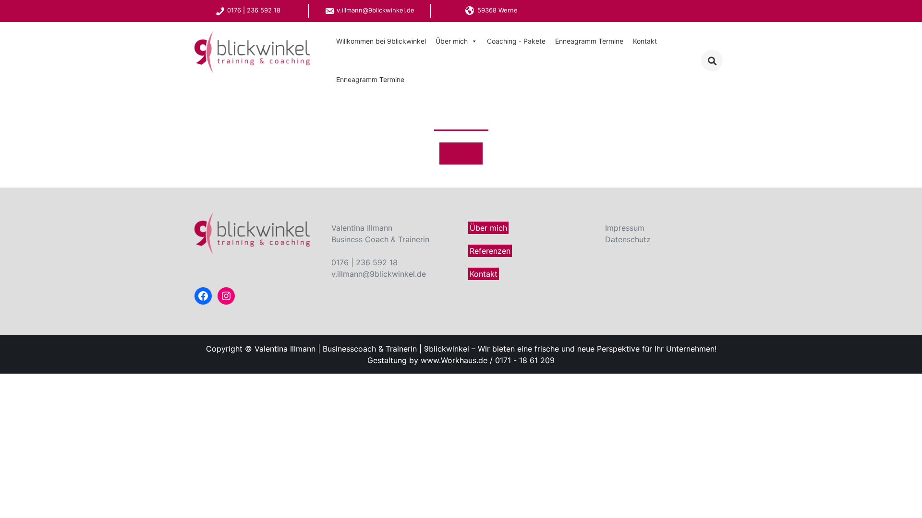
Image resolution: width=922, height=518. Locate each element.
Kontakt (645, 41)
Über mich (452, 41)
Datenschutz (628, 239)
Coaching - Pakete (516, 41)
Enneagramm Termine (589, 41)
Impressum (624, 228)
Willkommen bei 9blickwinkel (381, 41)
